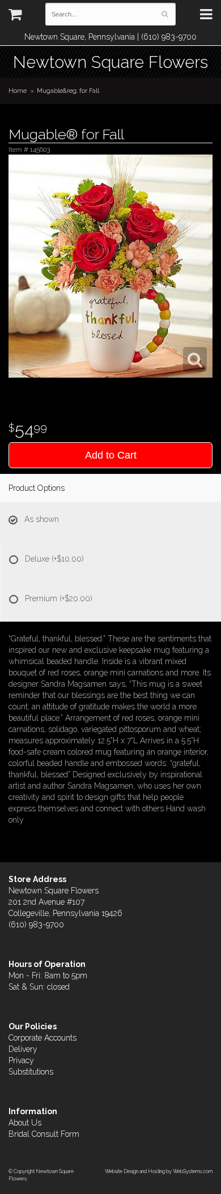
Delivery (22, 1049)
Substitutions (30, 1071)
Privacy (21, 1060)
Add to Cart (111, 455)
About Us (24, 1122)
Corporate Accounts (42, 1037)
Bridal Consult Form (43, 1134)
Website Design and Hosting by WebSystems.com (158, 1171)
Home (17, 91)
